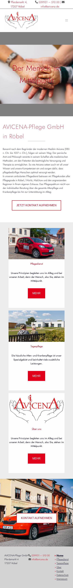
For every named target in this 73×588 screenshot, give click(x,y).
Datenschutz (62, 575)
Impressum (62, 579)
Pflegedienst (63, 559)
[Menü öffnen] (67, 20)
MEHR (36, 293)
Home (60, 555)
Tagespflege (63, 563)
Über (59, 567)
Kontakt (60, 571)
